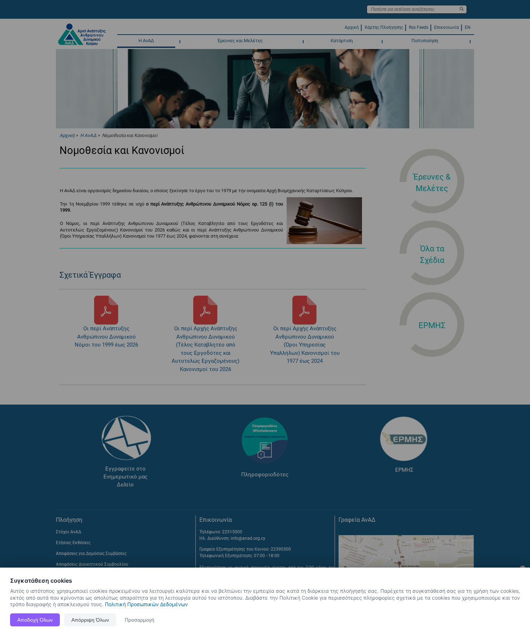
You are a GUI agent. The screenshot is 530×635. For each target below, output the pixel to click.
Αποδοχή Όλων (35, 620)
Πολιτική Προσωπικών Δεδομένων (146, 604)
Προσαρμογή (139, 620)
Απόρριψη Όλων (90, 620)
